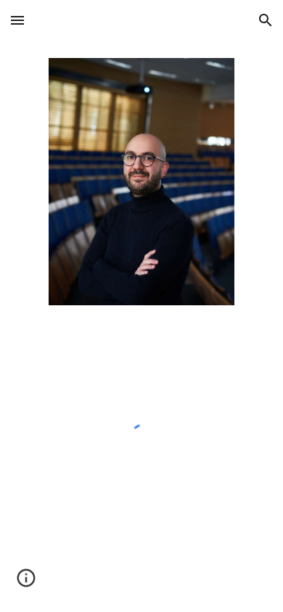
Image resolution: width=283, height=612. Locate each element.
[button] (17, 20)
